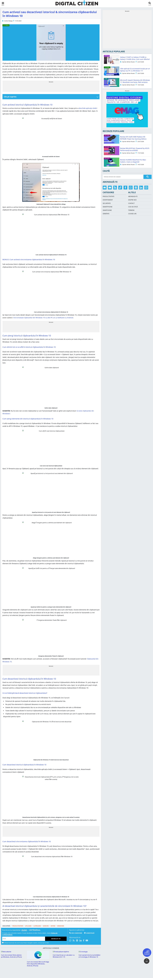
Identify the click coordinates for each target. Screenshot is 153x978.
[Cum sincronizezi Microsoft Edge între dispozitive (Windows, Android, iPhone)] (38, 958)
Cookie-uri (132, 214)
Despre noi (132, 200)
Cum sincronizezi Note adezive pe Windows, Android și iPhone (11, 956)
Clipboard (37, 926)
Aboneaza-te (133, 196)
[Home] (77, 4)
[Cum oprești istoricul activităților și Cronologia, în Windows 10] (83, 952)
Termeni (131, 210)
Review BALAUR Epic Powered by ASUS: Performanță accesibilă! (134, 149)
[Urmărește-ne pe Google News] (77, 941)
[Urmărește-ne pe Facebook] (83, 941)
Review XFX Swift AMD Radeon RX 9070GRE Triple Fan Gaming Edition (133, 138)
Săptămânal (35, 930)
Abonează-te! (56, 938)
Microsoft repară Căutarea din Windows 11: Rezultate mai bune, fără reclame (135, 81)
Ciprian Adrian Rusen (128, 62)
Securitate (107, 203)
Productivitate (17, 926)
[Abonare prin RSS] (73, 941)
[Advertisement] (51, 87)
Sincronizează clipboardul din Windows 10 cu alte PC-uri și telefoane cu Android (43, 318)
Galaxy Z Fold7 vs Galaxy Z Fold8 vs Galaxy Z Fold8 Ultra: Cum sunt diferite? (135, 58)
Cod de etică (133, 207)
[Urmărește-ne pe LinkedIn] (80, 941)
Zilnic (24, 930)
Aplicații (28, 926)
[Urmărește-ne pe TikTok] (120, 187)
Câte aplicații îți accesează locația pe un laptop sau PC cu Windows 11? (135, 70)
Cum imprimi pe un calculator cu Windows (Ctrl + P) (64, 956)
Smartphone (107, 207)
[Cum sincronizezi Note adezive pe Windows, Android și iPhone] (6, 952)
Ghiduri (46, 926)
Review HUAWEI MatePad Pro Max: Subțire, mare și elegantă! (133, 161)
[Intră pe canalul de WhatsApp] (70, 941)
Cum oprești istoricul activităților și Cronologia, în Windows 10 (89, 956)
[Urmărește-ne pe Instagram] (146, 187)
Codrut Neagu (8, 20)
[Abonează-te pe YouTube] (87, 941)
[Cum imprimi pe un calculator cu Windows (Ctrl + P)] (61, 952)
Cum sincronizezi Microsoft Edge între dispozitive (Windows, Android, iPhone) (38, 964)
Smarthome (107, 210)
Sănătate (106, 214)
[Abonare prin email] (105, 187)
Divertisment (108, 200)
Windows (60, 926)
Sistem (53, 926)
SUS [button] (147, 961)
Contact (131, 203)
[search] (147, 177)
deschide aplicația (88, 108)
